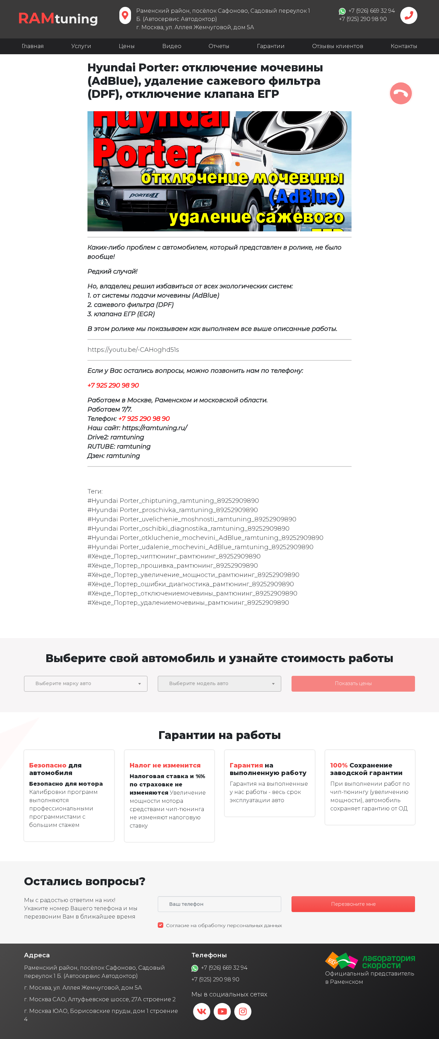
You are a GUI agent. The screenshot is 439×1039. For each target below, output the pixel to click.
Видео (171, 46)
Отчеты (219, 46)
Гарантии (271, 46)
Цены (127, 46)
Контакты (404, 46)
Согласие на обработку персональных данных (224, 925)
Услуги (81, 46)
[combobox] (85, 684)
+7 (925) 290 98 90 (215, 979)
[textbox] (85, 683)
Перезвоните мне (353, 904)
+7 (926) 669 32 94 (224, 968)
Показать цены (353, 683)
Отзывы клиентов (337, 46)
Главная (33, 46)
